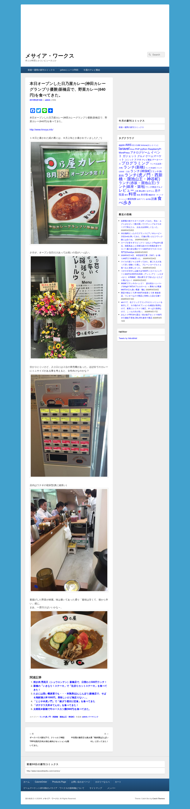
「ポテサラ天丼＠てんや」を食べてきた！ (56, 705)
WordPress (124, 152)
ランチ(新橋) (134, 166)
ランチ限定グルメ (154, 186)
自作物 (148, 199)
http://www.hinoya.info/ (41, 129)
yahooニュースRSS (69, 69)
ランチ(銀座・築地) (139, 184)
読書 (154, 198)
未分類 (144, 194)
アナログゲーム (140, 152)
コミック (129, 159)
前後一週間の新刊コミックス (41, 69)
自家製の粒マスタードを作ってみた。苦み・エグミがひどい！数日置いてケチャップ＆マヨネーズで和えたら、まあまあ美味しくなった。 (141, 223)
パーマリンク (93, 716)
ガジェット (130, 156)
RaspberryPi (154, 149)
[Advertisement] (95, 25)
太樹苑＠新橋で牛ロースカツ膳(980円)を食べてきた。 (62, 709)
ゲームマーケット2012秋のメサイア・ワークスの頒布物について (53, 787)
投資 (121, 194)
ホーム (26, 781)
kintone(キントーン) (149, 145)
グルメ (141, 156)
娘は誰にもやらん (146, 190)
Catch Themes (158, 798)
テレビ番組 (147, 159)
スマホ (137, 159)
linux (132, 149)
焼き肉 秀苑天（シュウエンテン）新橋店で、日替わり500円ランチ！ (70, 682)
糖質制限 (132, 198)
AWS (128, 145)
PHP (137, 148)
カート (118, 781)
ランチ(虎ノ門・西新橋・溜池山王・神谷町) (57, 716)
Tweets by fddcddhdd (128, 338)
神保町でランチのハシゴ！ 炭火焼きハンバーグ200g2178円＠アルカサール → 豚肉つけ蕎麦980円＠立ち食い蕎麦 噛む (141, 286)
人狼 (136, 191)
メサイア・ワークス (49, 55)
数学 (126, 195)
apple (122, 145)
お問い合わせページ (80, 781)
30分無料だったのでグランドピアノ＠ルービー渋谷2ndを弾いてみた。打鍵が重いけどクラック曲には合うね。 (142, 236)
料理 (132, 193)
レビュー (126, 190)
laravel (124, 148)
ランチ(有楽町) (150, 168)
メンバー (111, 787)
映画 (138, 195)
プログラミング (135, 162)
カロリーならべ (102, 781)
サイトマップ (96, 787)
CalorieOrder (41, 781)
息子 (157, 190)
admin (47, 100)
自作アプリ (141, 199)
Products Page (59, 781)
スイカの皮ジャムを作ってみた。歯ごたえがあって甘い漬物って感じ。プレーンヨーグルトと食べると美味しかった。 (141, 264)
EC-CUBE (136, 145)
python (143, 148)
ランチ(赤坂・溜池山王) (137, 182)
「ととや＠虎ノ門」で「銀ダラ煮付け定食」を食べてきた (64, 701)
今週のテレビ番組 (91, 69)
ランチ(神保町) (141, 171)
